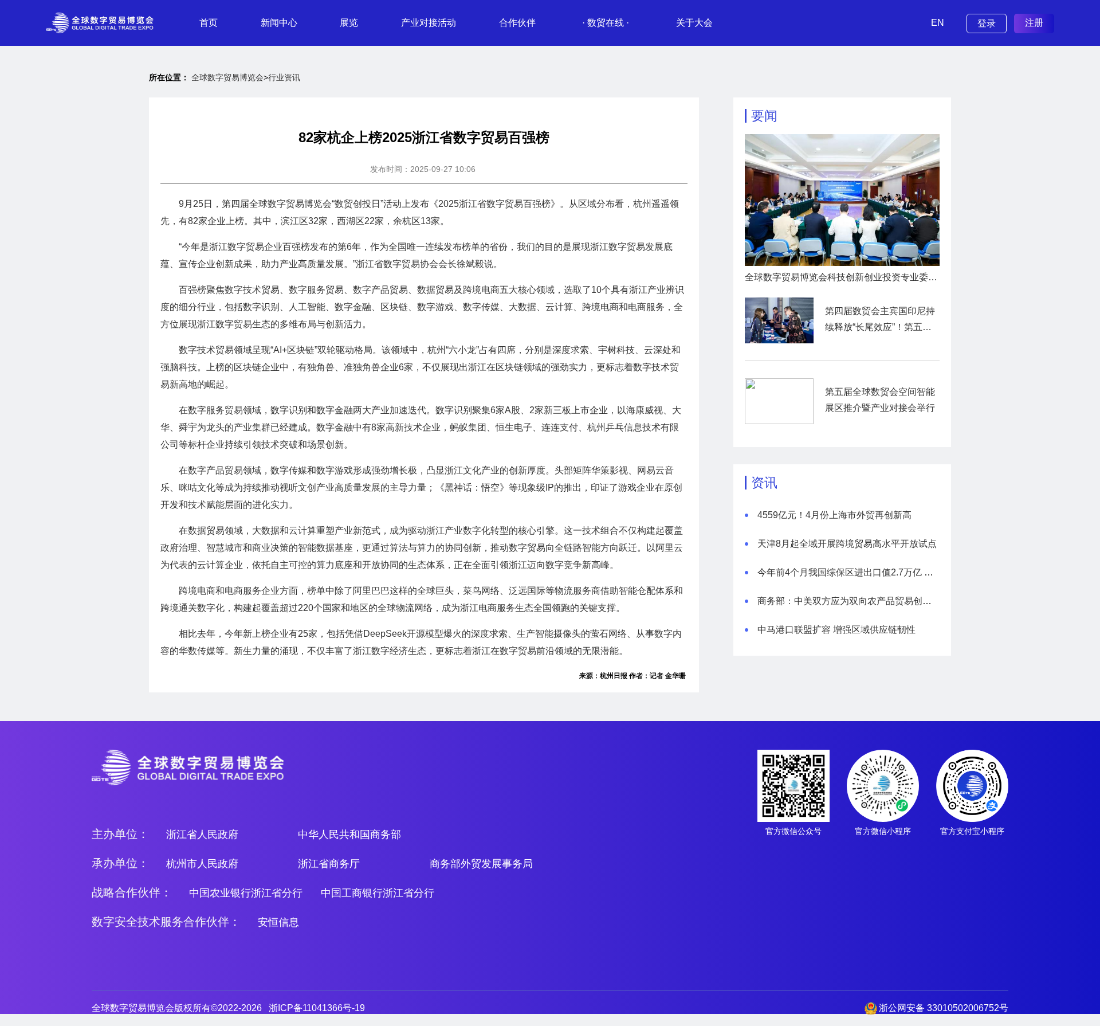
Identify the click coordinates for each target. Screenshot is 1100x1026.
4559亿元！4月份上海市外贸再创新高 (834, 515)
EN (937, 23)
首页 (208, 23)
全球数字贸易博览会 (227, 77)
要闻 (764, 115)
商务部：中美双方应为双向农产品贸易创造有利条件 (862, 601)
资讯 (764, 482)
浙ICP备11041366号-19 (317, 1008)
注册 (1034, 23)
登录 (986, 23)
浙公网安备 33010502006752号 (943, 1008)
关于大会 (694, 23)
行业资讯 (284, 77)
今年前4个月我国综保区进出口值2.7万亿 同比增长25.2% (872, 572)
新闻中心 (279, 23)
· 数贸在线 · (605, 23)
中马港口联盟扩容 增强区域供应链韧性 (836, 630)
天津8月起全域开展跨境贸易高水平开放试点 (847, 544)
